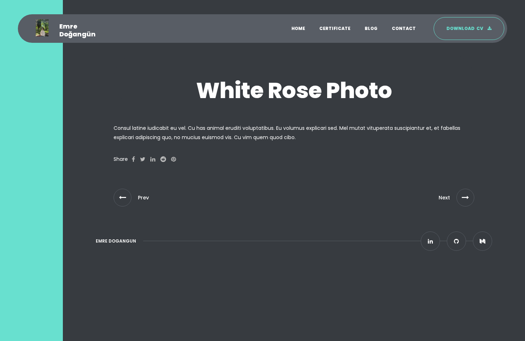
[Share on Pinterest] (173, 159)
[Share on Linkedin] (152, 159)
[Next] (465, 198)
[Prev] (122, 198)
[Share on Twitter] (142, 159)
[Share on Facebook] (133, 159)
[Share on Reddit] (163, 159)
